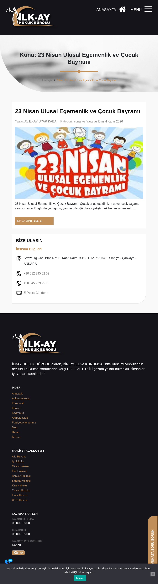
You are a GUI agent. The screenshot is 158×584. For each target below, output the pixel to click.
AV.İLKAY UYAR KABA (40, 121)
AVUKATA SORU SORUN (152, 547)
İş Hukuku (18, 461)
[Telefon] (8, 563)
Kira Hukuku (19, 485)
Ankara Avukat (20, 398)
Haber (15, 432)
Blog (14, 427)
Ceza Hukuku (20, 500)
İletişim (16, 437)
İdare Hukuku (20, 495)
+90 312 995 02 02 (36, 273)
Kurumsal (18, 403)
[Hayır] (152, 574)
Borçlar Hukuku (21, 475)
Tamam (80, 578)
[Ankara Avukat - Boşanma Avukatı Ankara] (33, 17)
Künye (18, 552)
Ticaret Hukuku (21, 490)
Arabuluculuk (20, 417)
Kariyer (16, 408)
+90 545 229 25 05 (36, 283)
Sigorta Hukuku (21, 480)
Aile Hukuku (19, 456)
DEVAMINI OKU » (29, 221)
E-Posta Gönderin (36, 292)
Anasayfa (47, 80)
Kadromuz (18, 412)
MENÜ (136, 10)
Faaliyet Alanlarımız (24, 422)
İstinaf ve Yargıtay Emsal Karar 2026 (98, 121)
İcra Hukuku (19, 471)
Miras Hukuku (20, 466)
